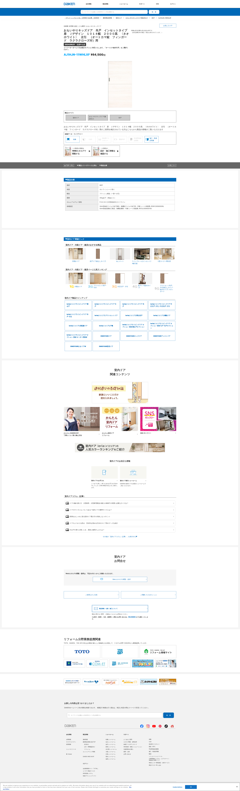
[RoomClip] (172, 727)
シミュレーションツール (155, 756)
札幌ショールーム (110, 739)
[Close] (237, 787)
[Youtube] (154, 727)
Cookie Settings (177, 787)
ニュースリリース (71, 749)
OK (191, 787)
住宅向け (86, 744)
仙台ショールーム (110, 742)
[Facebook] (141, 727)
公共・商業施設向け (89, 746)
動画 (150, 754)
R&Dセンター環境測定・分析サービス (159, 762)
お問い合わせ (127, 754)
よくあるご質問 (128, 739)
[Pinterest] (160, 727)
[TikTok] (166, 727)
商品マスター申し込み (155, 765)
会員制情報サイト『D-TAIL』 (91, 768)
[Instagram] (148, 727)
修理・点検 (127, 751)
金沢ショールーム (110, 744)
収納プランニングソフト (89, 776)
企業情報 (68, 739)
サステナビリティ (71, 742)
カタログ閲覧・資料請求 (130, 742)
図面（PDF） (152, 746)
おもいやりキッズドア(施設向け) (97, 118)
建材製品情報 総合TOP (89, 742)
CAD (150, 741)
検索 (154, 12)
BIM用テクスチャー (154, 744)
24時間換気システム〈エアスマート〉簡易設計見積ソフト (159, 759)
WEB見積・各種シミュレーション (133, 746)
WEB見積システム (88, 773)
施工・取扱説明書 (154, 751)
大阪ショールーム (110, 751)
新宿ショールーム (110, 746)
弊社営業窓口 (132, 617)
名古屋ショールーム (111, 749)
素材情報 (85, 739)
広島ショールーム (110, 754)
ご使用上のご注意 (91, 595)
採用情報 (68, 744)
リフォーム (87, 749)
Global (70, 754)
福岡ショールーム (110, 759)
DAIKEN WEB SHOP (88, 756)
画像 (150, 739)
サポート (126, 734)
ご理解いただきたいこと (148, 595)
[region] (120, 787)
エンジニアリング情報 (89, 751)
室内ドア (76, 118)
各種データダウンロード (130, 744)
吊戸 (120, 118)
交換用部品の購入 (128, 749)
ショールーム (110, 734)
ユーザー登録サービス (89, 771)
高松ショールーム (110, 756)
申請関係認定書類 (154, 749)
